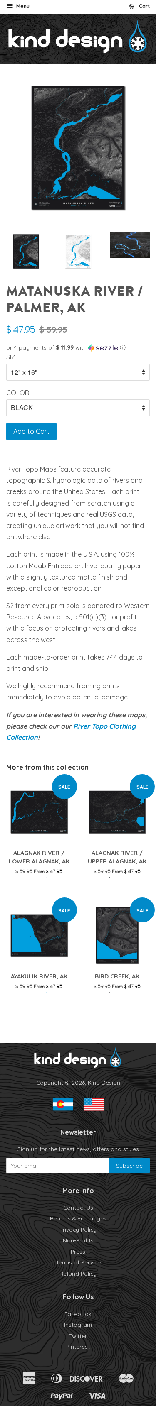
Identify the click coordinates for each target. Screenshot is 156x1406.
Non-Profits (78, 1240)
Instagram (78, 1324)
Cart (144, 6)
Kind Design (104, 1082)
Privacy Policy (78, 1229)
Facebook (78, 1313)
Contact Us (78, 1207)
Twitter (78, 1335)
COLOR (17, 393)
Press (78, 1251)
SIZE (12, 357)
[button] (78, 348)
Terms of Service (78, 1262)
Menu (22, 6)
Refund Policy (78, 1273)
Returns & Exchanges (78, 1218)
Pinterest (78, 1346)
